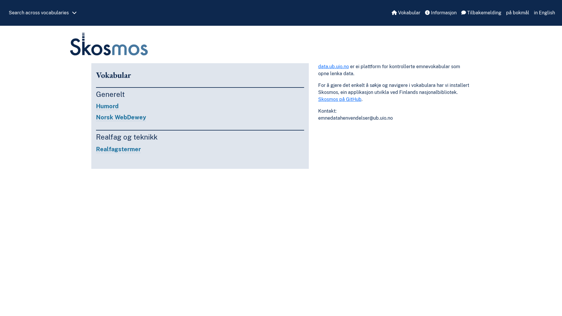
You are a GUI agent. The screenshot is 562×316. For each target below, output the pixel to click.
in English (544, 13)
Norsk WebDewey (121, 117)
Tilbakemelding (483, 13)
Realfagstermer (118, 149)
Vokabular (408, 13)
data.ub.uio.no (333, 66)
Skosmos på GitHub (339, 99)
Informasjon (443, 13)
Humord (107, 106)
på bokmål (517, 13)
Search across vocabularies (39, 13)
